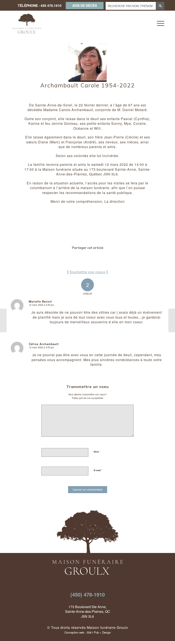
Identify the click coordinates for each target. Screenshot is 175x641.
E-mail (98, 470)
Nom (97, 451)
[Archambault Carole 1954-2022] (87, 62)
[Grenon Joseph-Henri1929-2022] (171, 320)
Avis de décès (84, 5)
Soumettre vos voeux (87, 271)
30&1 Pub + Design (99, 632)
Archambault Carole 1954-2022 (87, 85)
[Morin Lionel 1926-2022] (3, 320)
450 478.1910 (51, 5)
